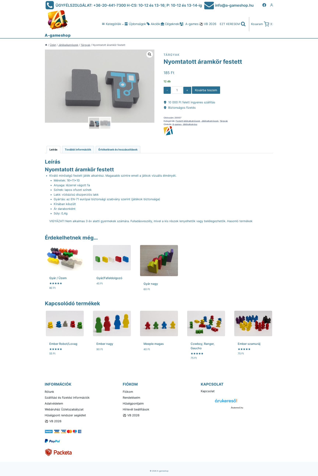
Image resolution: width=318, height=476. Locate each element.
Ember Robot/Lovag (63, 344)
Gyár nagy (151, 284)
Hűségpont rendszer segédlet (65, 415)
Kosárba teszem (206, 90)
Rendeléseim (131, 397)
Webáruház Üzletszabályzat (64, 409)
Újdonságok (137, 24)
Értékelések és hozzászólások (117, 149)
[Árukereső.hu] (237, 402)
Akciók (155, 24)
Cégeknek (172, 24)
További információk (78, 149)
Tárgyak (172, 55)
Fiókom (128, 391)
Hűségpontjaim (133, 403)
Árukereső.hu (237, 408)
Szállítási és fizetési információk (67, 397)
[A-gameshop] (218, 130)
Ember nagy (104, 344)
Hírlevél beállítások (136, 409)
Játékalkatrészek (210, 121)
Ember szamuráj (249, 344)
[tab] (53, 149)
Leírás (53, 149)
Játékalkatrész (190, 124)
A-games (192, 24)
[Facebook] (264, 5)
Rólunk (49, 391)
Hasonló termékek (239, 221)
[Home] (46, 44)
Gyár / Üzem (58, 278)
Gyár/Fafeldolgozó (109, 278)
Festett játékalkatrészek (188, 121)
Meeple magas (154, 344)
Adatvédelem (54, 403)
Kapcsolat (208, 391)
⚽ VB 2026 (207, 24)
